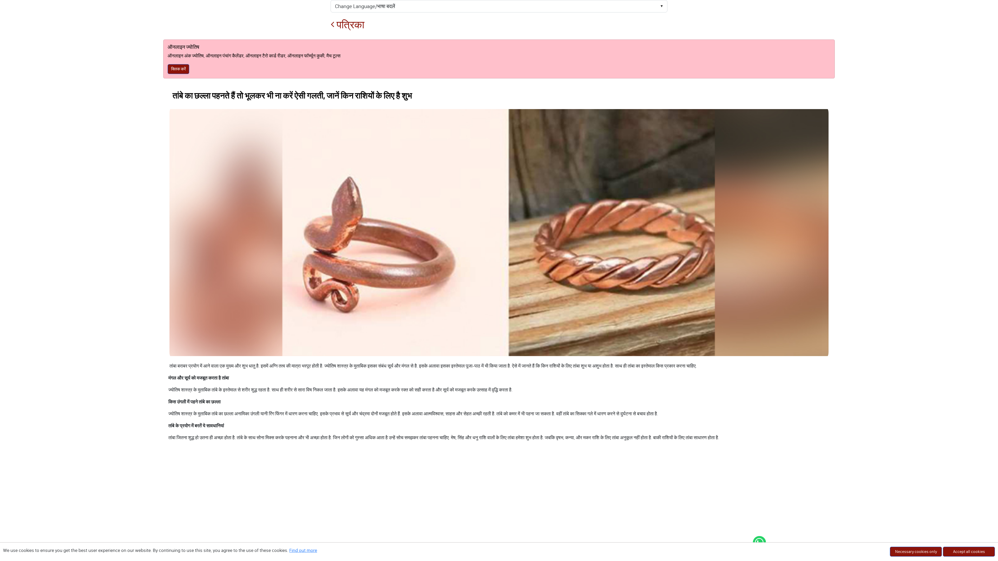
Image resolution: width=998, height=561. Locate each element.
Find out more (303, 550)
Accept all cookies (969, 551)
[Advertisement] (499, 490)
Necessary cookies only (916, 551)
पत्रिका (349, 24)
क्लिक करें (178, 68)
